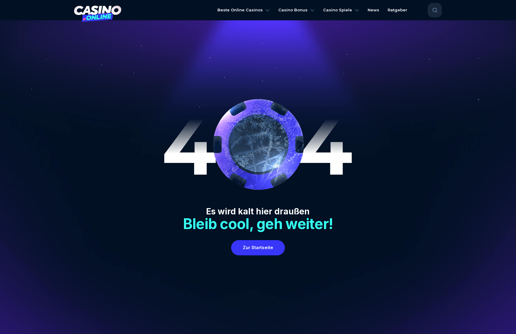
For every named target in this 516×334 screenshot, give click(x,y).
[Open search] (435, 10)
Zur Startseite (258, 247)
